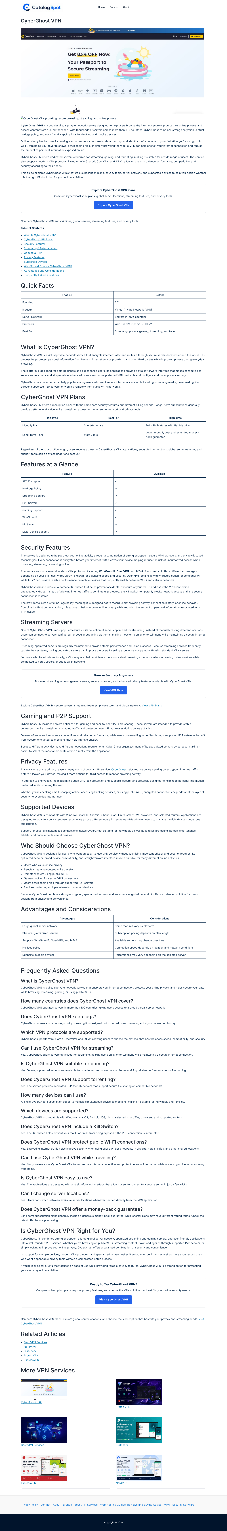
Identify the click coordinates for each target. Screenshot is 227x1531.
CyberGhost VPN (31, 1402)
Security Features (35, 243)
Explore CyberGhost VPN (113, 205)
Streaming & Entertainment (40, 248)
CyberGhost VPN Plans (38, 239)
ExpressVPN (31, 1360)
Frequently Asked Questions (41, 275)
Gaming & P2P (33, 252)
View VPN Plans (113, 690)
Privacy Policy (29, 1504)
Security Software (183, 1504)
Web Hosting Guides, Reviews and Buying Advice (131, 1504)
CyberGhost (118, 769)
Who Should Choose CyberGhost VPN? (48, 266)
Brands (114, 7)
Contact (45, 1504)
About (125, 7)
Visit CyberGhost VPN (113, 1299)
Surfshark (30, 1351)
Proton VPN (31, 1355)
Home (101, 7)
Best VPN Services (35, 1342)
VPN (167, 1504)
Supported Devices (36, 261)
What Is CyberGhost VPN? (40, 235)
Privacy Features (34, 257)
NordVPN (30, 1346)
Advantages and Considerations (44, 270)
